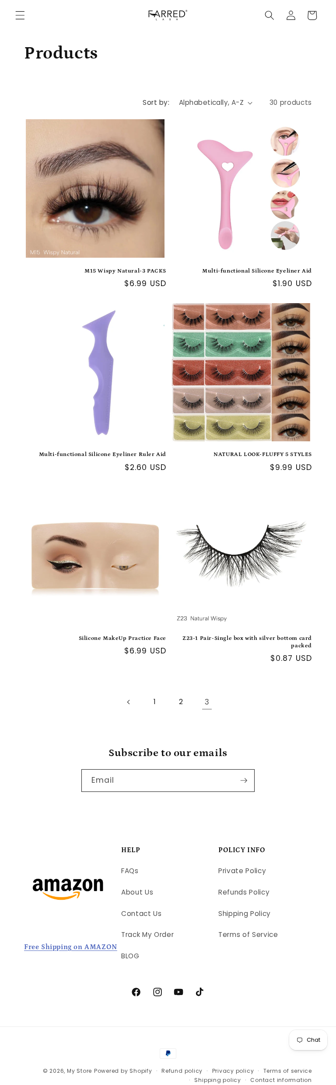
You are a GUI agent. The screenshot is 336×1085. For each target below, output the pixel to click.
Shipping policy (217, 1080)
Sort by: (156, 102)
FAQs (130, 870)
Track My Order (147, 934)
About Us (137, 892)
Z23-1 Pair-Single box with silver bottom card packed (247, 642)
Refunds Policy (244, 892)
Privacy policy (233, 1071)
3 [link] (207, 702)
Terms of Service (248, 934)
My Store (79, 1071)
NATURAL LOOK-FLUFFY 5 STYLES (263, 454)
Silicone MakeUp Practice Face (122, 638)
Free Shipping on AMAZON (70, 947)
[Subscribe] (243, 780)
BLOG (130, 956)
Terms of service (287, 1071)
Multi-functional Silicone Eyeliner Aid (257, 271)
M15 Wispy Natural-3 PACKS (125, 271)
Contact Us (141, 913)
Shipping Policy (244, 913)
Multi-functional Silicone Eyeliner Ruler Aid (102, 454)
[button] (20, 15)
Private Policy (242, 870)
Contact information (281, 1080)
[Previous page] (129, 701)
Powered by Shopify (123, 1071)
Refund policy (182, 1071)
